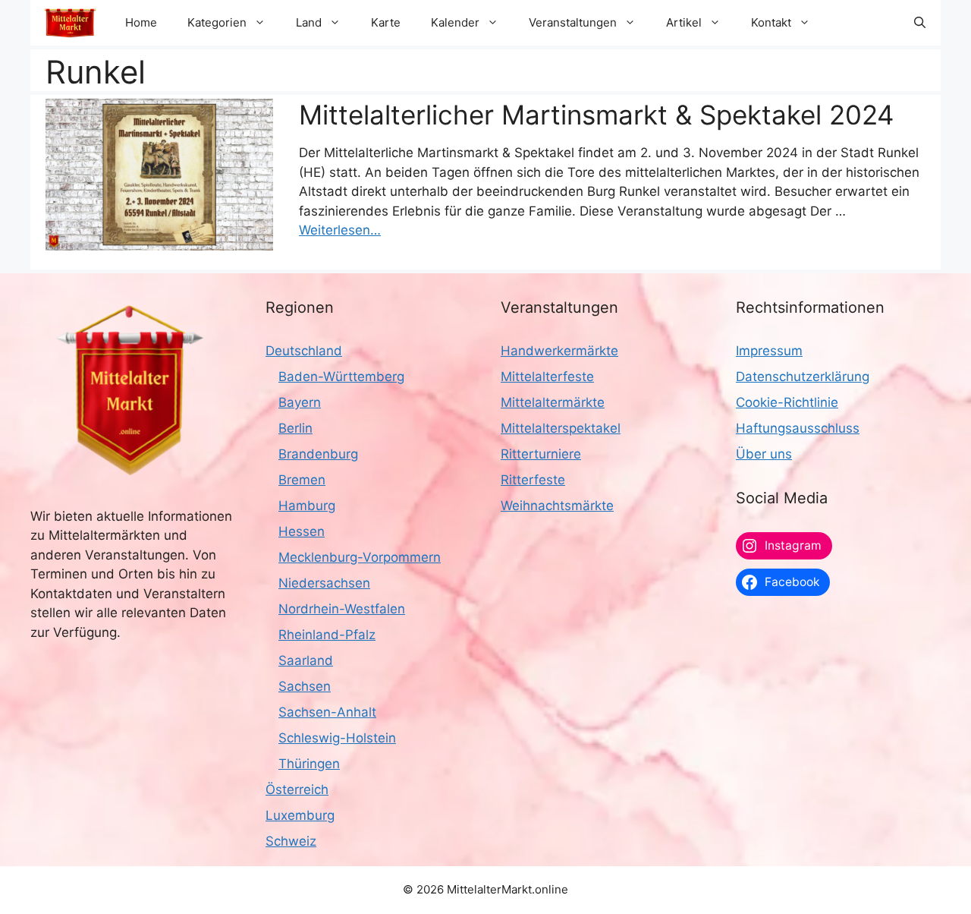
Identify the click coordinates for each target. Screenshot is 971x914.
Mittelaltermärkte (553, 402)
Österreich (297, 789)
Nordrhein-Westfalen (341, 608)
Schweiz (291, 841)
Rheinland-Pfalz (327, 634)
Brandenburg (318, 454)
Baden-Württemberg (341, 376)
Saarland (305, 660)
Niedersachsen (324, 583)
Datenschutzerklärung (802, 376)
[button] (920, 23)
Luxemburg (300, 815)
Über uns (764, 454)
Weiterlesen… (340, 230)
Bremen (301, 479)
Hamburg (306, 505)
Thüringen (309, 763)
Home (141, 22)
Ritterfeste (533, 479)
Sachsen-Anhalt (327, 712)
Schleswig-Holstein (337, 737)
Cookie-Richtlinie (787, 402)
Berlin (295, 428)
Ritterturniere (541, 454)
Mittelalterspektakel (561, 428)
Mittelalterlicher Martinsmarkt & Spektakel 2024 (596, 115)
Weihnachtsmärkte (557, 505)
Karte (386, 22)
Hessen (301, 531)
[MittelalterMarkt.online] (70, 23)
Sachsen (304, 686)
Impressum (769, 350)
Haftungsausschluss (797, 428)
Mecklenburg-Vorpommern (359, 557)
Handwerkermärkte (559, 350)
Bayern (299, 402)
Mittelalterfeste (547, 376)
